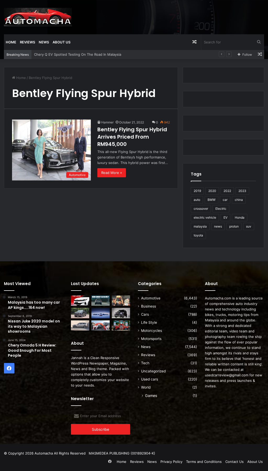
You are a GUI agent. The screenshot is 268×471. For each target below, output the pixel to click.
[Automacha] (38, 17)
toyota (198, 235)
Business (148, 306)
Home (11, 42)
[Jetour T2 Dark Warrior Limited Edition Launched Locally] (121, 313)
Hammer (107, 122)
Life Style (149, 322)
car (225, 200)
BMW (211, 200)
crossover (201, 209)
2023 (242, 191)
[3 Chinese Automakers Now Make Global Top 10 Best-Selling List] (100, 313)
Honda (239, 217)
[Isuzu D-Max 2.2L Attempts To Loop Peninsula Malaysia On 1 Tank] (100, 325)
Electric (220, 209)
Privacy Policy (171, 461)
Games (151, 395)
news (218, 226)
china (239, 200)
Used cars (149, 379)
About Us (61, 42)
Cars (145, 314)
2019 (197, 191)
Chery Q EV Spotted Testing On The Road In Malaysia (77, 54)
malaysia (200, 226)
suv (248, 226)
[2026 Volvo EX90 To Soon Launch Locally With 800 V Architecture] (80, 325)
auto (197, 200)
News (44, 42)
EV (225, 217)
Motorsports (151, 339)
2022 (227, 191)
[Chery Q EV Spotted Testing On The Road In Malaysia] (100, 301)
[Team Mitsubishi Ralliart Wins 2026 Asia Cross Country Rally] (121, 325)
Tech (145, 363)
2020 (212, 191)
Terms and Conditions (204, 461)
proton (234, 226)
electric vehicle (205, 217)
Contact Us (234, 461)
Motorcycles (151, 330)
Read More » (111, 173)
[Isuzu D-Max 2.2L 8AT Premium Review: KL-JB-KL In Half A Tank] (80, 313)
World (145, 387)
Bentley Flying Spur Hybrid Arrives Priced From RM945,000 (132, 137)
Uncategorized (153, 371)
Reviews (27, 42)
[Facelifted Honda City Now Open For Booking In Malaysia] (80, 301)
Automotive (150, 298)
